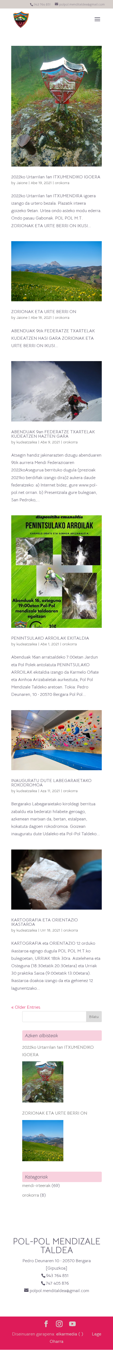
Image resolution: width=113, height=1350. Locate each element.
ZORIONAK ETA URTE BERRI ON (43, 311)
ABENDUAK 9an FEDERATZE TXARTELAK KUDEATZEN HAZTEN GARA (53, 434)
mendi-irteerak (36, 1185)
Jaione (21, 182)
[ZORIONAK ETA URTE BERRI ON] (42, 1140)
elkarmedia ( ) (69, 1334)
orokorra (62, 182)
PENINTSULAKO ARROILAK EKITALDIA (50, 638)
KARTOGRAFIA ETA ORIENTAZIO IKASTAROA (44, 922)
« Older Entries (25, 1007)
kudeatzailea (26, 442)
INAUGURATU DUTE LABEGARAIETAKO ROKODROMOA (51, 783)
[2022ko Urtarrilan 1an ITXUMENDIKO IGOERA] (42, 1081)
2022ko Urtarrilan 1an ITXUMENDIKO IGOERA (55, 177)
